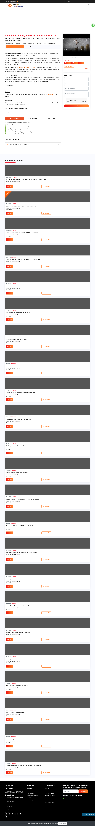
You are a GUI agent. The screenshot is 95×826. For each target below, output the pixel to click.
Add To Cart (74, 63)
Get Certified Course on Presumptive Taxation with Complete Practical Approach (26, 179)
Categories (54, 5)
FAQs (46, 800)
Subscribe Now (83, 791)
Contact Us (47, 790)
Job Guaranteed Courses (72, 5)
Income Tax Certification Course (34, 43)
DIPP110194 (11, 1)
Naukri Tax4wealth (30, 793)
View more (9, 186)
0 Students (8, 263)
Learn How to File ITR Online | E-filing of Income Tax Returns (21, 206)
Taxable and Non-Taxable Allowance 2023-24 (17, 685)
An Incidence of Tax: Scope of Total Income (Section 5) (19, 525)
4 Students (8, 183)
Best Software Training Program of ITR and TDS (18, 312)
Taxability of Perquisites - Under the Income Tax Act (19, 659)
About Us (47, 788)
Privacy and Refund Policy (50, 795)
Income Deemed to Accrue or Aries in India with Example (20, 605)
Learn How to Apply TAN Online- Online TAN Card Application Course (23, 259)
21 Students (9, 209)
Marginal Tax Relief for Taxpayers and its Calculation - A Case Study (23, 499)
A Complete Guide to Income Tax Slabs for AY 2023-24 (19, 419)
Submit (76, 106)
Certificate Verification (49, 802)
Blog (61, 5)
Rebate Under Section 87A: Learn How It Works (17, 472)
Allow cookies (62, 823)
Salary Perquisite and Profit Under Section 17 (20, 144)
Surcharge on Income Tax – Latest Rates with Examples (20, 446)
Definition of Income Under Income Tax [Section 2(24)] (19, 366)
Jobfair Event (29, 797)
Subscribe (81, 63)
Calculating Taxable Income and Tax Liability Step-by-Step (20, 392)
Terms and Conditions (49, 793)
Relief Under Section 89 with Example (15, 712)
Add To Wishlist (69, 66)
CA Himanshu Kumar (51, 43)
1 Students (8, 316)
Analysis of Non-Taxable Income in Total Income (18, 632)
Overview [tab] (15, 46)
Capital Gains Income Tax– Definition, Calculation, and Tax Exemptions (23, 765)
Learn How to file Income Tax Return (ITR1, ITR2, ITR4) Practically (22, 232)
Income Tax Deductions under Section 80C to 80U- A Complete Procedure (24, 286)
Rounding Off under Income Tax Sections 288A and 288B (20, 579)
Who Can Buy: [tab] (51, 118)
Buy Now (67, 63)
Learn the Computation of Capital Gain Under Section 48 (20, 739)
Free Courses (29, 788)
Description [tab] (33, 46)
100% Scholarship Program (32, 795)
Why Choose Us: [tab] (33, 118)
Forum (46, 797)
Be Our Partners (30, 790)
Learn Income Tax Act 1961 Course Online (16, 339)
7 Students (8, 236)
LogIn (83, 5)
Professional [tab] (51, 46)
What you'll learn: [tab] (14, 118)
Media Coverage (30, 800)
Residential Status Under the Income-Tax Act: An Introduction (21, 552)
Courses (45, 5)
